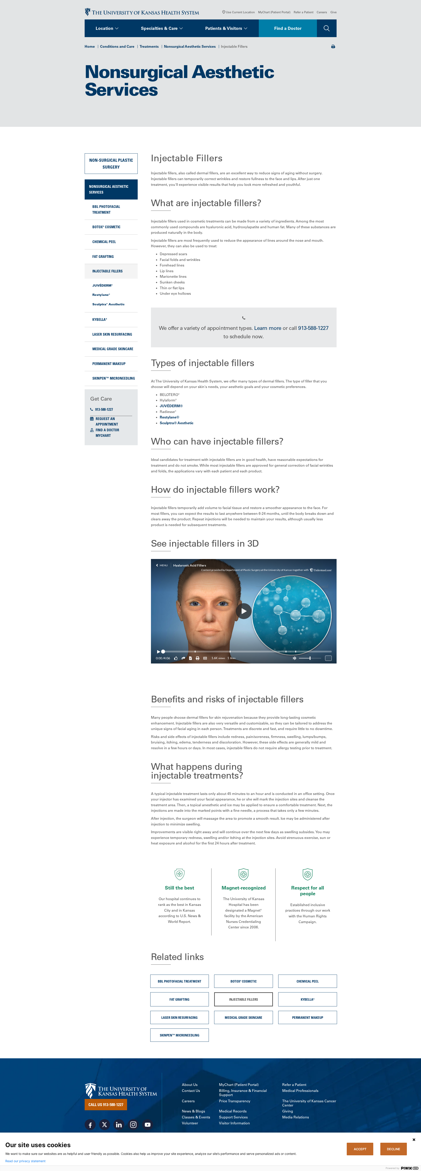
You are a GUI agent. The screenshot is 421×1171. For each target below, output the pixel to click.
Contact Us (191, 1091)
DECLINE (393, 1149)
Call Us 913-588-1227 (105, 1104)
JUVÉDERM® (102, 285)
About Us (190, 1085)
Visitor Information (234, 1123)
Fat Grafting (103, 256)
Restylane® (101, 295)
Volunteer (190, 1123)
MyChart (103, 435)
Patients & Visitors (223, 28)
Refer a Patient (303, 12)
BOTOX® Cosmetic (106, 227)
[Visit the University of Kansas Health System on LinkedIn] (118, 1124)
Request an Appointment (107, 421)
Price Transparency (234, 1101)
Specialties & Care (159, 28)
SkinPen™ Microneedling (113, 378)
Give (333, 12)
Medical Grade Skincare (112, 349)
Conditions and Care (117, 46)
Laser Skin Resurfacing (112, 334)
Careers (322, 12)
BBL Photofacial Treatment (106, 209)
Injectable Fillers (107, 271)
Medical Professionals (300, 1091)
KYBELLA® (99, 319)
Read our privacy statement (25, 1161)
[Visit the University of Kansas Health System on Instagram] (133, 1124)
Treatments (149, 46)
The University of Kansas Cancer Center (309, 1103)
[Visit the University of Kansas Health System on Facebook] (90, 1124)
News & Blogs (193, 1111)
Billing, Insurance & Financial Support (243, 1093)
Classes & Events (196, 1117)
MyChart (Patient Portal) (274, 12)
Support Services (233, 1117)
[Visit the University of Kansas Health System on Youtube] (147, 1124)
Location (104, 28)
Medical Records (233, 1111)
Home (90, 46)
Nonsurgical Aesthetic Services (190, 46)
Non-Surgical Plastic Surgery (111, 163)
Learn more (267, 328)
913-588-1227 (104, 409)
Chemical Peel (104, 242)
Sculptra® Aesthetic (108, 304)
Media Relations (295, 1117)
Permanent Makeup (109, 363)
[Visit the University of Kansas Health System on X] (104, 1124)
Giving (287, 1111)
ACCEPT (360, 1149)
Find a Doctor (287, 28)
